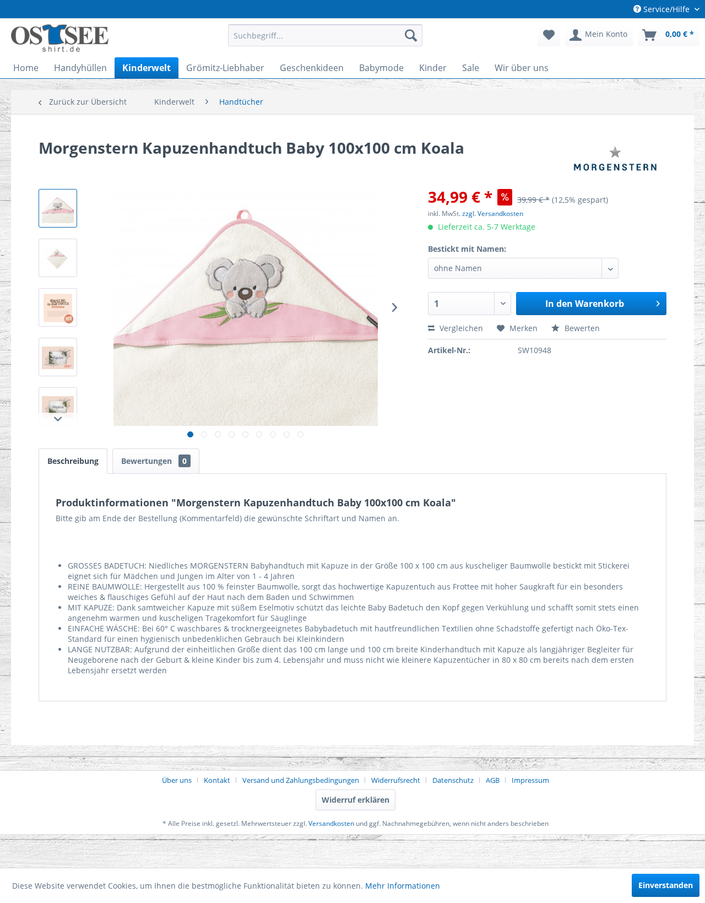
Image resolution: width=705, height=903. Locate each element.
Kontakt (217, 780)
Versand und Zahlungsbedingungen (300, 780)
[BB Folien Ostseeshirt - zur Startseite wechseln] (60, 38)
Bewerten (581, 328)
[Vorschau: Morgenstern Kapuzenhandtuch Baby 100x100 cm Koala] (58, 208)
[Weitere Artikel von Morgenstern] (615, 158)
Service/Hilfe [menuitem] (666, 9)
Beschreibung (73, 461)
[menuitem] (325, 35)
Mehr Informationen (402, 885)
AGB (493, 780)
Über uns (177, 780)
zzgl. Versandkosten (492, 213)
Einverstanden (665, 885)
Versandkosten (331, 823)
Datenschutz (453, 780)
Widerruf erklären (355, 799)
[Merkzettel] (549, 35)
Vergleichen (460, 328)
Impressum (530, 780)
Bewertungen (154, 461)
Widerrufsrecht (395, 780)
